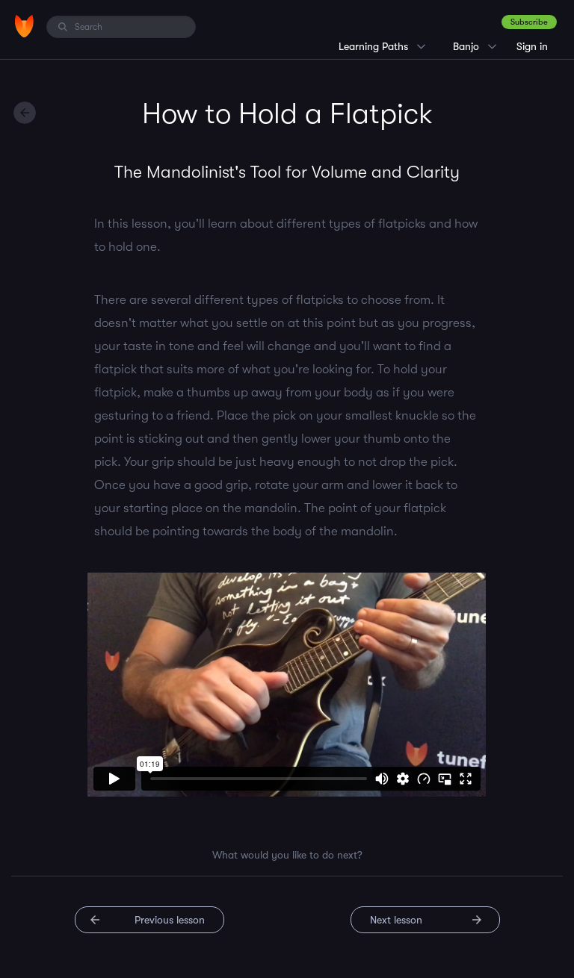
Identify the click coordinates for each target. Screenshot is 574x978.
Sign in (532, 46)
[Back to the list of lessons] (24, 112)
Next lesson (396, 920)
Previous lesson (170, 920)
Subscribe (529, 22)
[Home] (24, 26)
